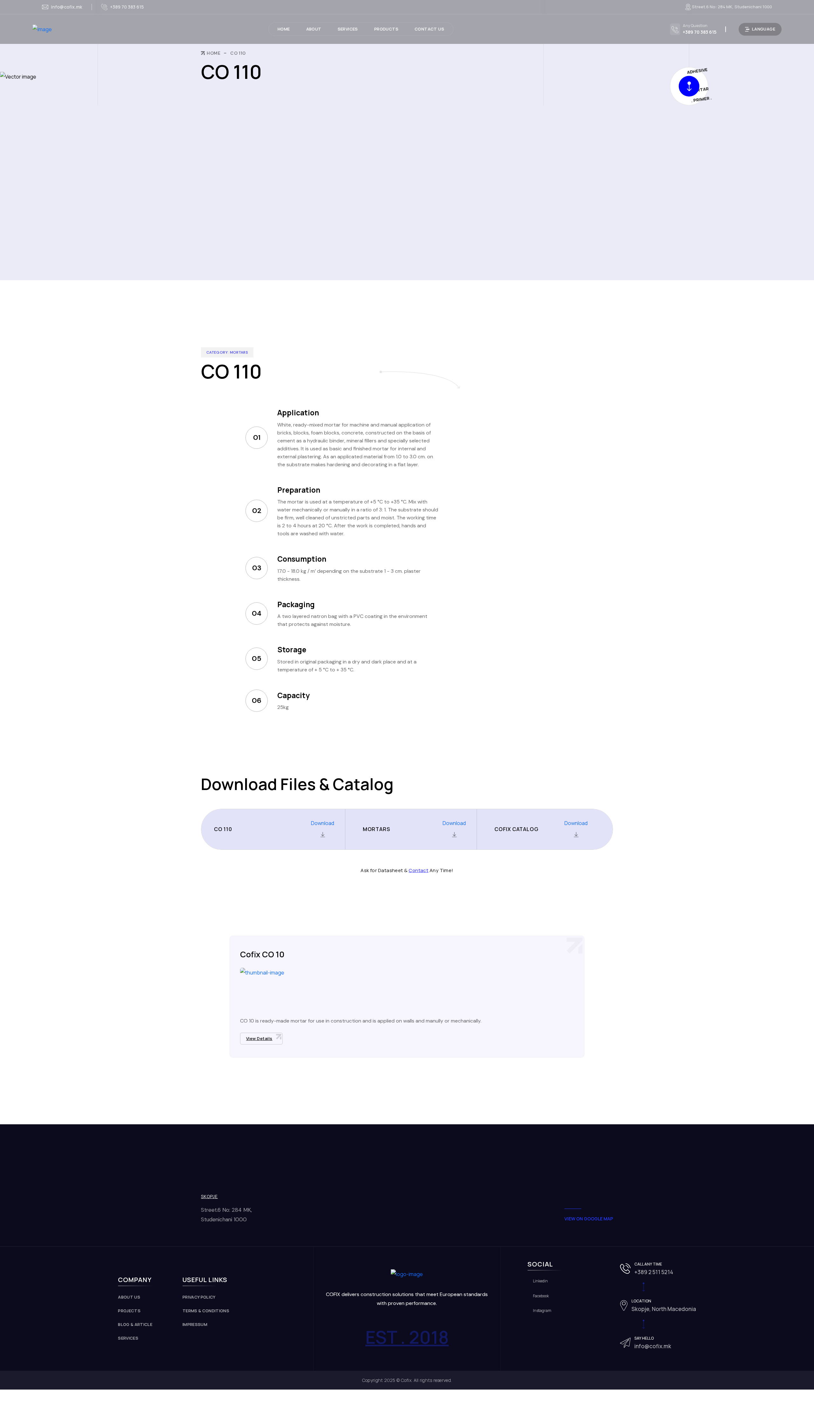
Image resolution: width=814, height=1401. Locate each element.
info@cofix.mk (66, 7)
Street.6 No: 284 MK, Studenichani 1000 (732, 7)
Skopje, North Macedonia (663, 1309)
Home (214, 53)
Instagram (542, 1310)
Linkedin (540, 1281)
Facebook (541, 1295)
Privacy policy (199, 1297)
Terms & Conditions (206, 1311)
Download (322, 823)
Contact (418, 870)
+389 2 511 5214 (653, 1272)
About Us (129, 1297)
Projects (129, 1311)
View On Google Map (588, 1219)
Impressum (195, 1324)
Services (128, 1338)
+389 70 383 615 (127, 7)
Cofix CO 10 (262, 954)
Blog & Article (135, 1324)
